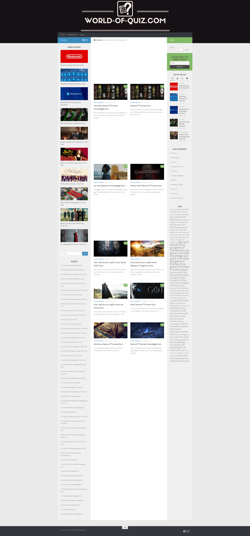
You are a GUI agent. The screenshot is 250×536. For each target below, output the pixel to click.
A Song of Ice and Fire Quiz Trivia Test (73, 315)
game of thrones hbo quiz (179, 249)
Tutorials (182, 83)
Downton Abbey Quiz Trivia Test (72, 342)
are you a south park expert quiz (179, 217)
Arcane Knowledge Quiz (69, 412)
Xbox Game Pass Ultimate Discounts (73, 123)
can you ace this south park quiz (177, 226)
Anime (62, 35)
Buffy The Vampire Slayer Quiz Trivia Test (74, 290)
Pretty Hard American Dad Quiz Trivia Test (75, 329)
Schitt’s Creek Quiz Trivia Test (71, 383)
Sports (82, 35)
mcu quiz (174, 337)
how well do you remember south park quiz (178, 311)
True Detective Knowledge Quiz (71, 496)
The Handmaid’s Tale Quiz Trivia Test (73, 244)
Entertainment (72, 35)
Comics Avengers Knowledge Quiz (72, 514)
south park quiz (177, 350)
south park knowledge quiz (179, 342)
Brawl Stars (175, 157)
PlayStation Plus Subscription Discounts (74, 274)
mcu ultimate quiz (176, 340)
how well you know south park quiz (179, 316)
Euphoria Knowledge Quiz (70, 460)
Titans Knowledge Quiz (69, 509)
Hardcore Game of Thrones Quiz (108, 344)
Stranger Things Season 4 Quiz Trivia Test (74, 416)
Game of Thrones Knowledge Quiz (145, 344)
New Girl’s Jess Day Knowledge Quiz (73, 500)
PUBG (173, 180)
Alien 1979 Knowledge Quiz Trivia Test (73, 378)
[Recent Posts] (172, 78)
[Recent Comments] (182, 78)
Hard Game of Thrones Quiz (143, 304)
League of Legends (177, 175)
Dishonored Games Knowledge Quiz (73, 408)
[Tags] (187, 78)
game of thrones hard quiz (179, 244)
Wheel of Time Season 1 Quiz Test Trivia (74, 351)
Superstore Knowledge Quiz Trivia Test (74, 360)
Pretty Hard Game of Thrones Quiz (146, 185)
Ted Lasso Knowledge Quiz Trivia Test (73, 337)
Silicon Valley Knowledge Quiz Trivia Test (74, 299)
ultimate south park (179, 361)
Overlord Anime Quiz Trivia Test (71, 355)
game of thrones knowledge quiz (179, 254)
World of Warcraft (177, 198)
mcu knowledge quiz (182, 334)
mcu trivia (183, 337)
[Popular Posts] (177, 78)
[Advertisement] (129, 64)
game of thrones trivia (177, 263)
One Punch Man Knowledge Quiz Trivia (74, 448)
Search (172, 47)
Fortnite (174, 171)
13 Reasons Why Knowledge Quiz (72, 476)
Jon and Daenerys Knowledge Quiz (109, 185)
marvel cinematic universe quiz (179, 326)
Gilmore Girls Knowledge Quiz (71, 505)
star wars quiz (182, 358)
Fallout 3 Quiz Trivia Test (69, 320)
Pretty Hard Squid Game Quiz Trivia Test (74, 333)
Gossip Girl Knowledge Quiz (70, 471)
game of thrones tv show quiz (179, 268)
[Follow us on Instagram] (87, 40)
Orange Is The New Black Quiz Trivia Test (74, 392)
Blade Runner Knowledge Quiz (71, 396)
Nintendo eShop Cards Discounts (72, 65)
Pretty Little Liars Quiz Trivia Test (72, 184)
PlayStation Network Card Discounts (73, 84)
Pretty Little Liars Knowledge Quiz (72, 480)
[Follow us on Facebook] (83, 40)
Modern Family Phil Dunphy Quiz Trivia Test (184, 137)
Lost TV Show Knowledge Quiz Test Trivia (74, 346)
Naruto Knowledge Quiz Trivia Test (72, 387)
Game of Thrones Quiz (140, 105)
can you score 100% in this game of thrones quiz (179, 239)
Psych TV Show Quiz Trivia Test (71, 324)
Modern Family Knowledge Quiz (72, 485)
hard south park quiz (179, 301)
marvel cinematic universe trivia (179, 332)
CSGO (173, 162)
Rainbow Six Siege (177, 184)
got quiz (178, 277)
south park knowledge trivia (178, 346)
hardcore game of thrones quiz (179, 284)
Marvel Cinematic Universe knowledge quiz (177, 321)
